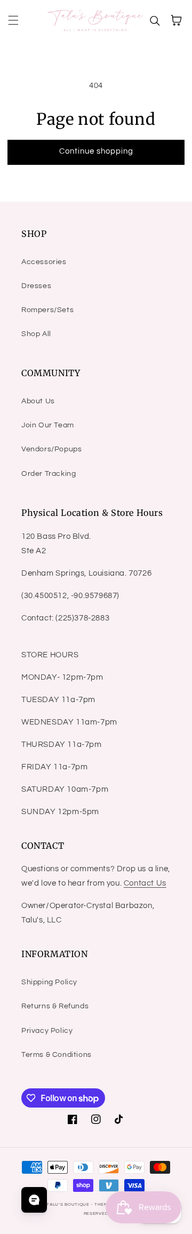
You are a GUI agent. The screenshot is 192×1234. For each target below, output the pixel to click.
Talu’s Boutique (68, 1204)
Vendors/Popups (51, 449)
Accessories (44, 262)
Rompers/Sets (47, 310)
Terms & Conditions (56, 1054)
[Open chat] (34, 1200)
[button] (13, 20)
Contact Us (145, 883)
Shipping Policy (49, 982)
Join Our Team (47, 425)
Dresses (36, 286)
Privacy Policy (47, 1030)
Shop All (36, 334)
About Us (38, 401)
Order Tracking (48, 473)
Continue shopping (96, 151)
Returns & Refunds (55, 1006)
